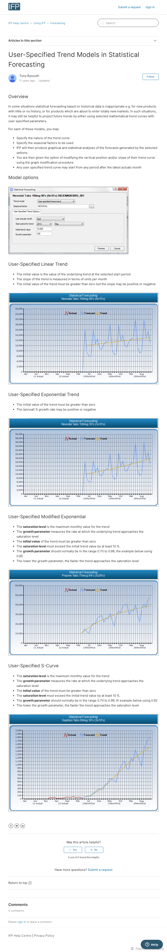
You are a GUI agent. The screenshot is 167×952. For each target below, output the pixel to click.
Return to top (17, 883)
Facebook (10, 825)
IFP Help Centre (18, 23)
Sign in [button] (150, 7)
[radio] (73, 850)
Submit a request (129, 7)
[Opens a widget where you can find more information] (152, 945)
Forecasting (57, 23)
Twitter (16, 825)
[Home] (14, 9)
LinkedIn (22, 825)
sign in (22, 921)
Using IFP (39, 23)
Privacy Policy (44, 936)
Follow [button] (150, 76)
